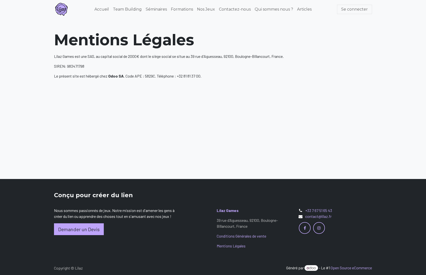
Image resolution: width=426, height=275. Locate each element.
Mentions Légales (231, 245)
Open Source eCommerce (351, 267)
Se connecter (354, 9)
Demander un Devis (79, 229)
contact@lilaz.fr (318, 216)
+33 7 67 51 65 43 (318, 210)
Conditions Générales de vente (241, 236)
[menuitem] (101, 9)
